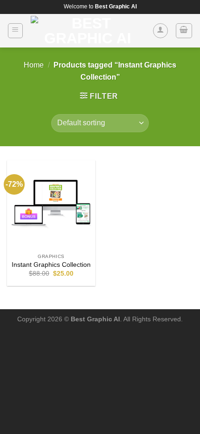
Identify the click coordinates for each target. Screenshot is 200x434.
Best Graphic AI (95, 319)
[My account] (160, 30)
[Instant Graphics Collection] (51, 204)
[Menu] (15, 30)
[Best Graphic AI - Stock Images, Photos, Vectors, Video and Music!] (88, 31)
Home (34, 65)
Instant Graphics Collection (51, 264)
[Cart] (184, 30)
